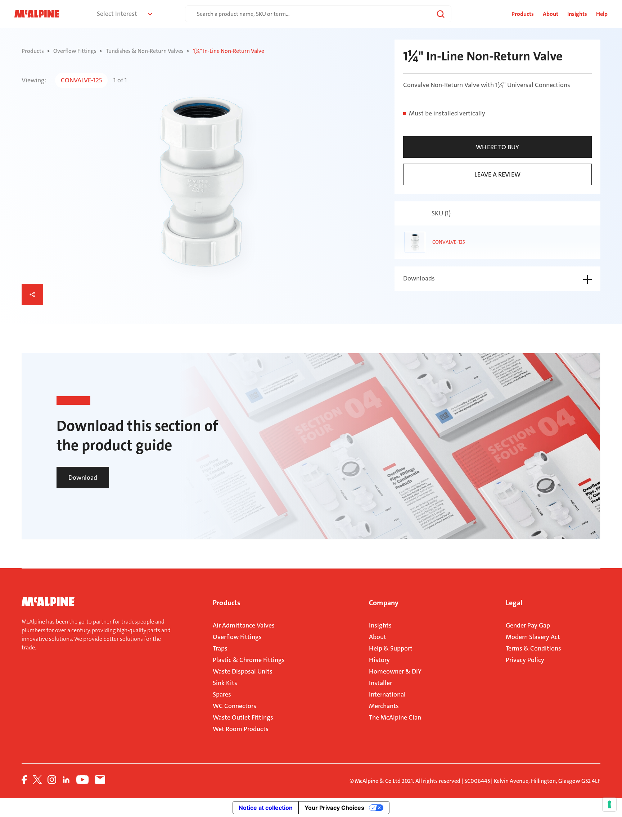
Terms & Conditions (533, 648)
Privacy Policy (525, 660)
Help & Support (391, 648)
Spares (222, 694)
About (550, 14)
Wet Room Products (241, 729)
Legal (514, 602)
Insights (577, 14)
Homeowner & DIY (395, 671)
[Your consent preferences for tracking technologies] (609, 804)
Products (226, 602)
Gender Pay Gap (528, 625)
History (379, 660)
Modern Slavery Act (533, 637)
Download (82, 477)
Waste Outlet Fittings (243, 717)
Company (383, 602)
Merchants (384, 706)
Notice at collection (266, 807)
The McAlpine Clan (395, 717)
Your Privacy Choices (334, 807)
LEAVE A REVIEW (497, 174)
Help (602, 14)
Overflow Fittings (237, 637)
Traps (220, 648)
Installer (380, 683)
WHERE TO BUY (497, 147)
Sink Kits (225, 683)
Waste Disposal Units (242, 671)
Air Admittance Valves (244, 625)
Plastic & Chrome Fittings (249, 660)
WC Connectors (234, 706)
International (387, 694)
